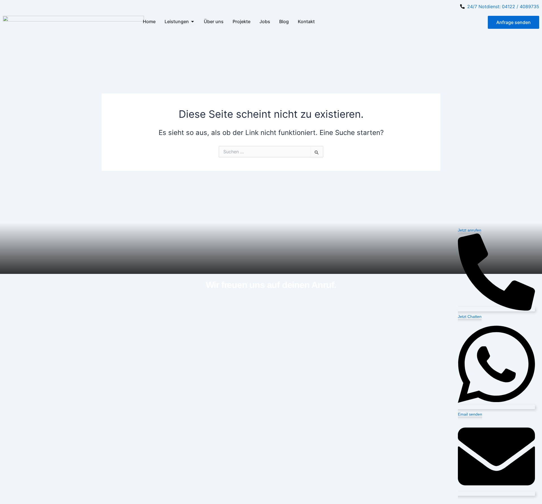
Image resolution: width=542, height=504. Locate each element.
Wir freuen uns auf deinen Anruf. (271, 285)
